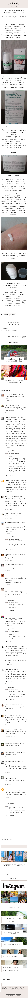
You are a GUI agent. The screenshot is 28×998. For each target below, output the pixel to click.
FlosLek (6, 314)
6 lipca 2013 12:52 (15, 788)
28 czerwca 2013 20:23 (15, 616)
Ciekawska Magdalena (11, 564)
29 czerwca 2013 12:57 (15, 729)
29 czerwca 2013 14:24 (19, 752)
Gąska (7, 513)
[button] (7, 6)
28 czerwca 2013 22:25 (16, 704)
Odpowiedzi (10, 451)
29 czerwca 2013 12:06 (15, 715)
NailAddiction (9, 480)
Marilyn (7, 496)
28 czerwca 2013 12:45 (16, 496)
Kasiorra (7, 417)
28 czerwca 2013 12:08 (17, 417)
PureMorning (9, 752)
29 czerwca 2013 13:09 (17, 743)
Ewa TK (7, 729)
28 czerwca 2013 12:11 (19, 480)
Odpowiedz (8, 400)
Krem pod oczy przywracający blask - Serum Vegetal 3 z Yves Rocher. (12, 920)
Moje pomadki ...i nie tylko (9, 330)
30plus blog (14, 3)
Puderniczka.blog (10, 554)
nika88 (7, 616)
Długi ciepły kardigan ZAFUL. (11, 956)
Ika (6, 669)
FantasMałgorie (9, 761)
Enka (6, 589)
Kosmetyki (13, 314)
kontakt (5, 846)
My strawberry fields (11, 522)
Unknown (7, 788)
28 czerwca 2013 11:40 (14, 405)
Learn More (11, 995)
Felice (7, 715)
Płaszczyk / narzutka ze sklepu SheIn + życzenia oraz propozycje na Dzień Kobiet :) (12, 969)
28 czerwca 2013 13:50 (15, 513)
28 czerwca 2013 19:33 (14, 589)
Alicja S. (7, 394)
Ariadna (7, 704)
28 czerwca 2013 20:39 (18, 646)
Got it (18, 995)
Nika (6, 405)
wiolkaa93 (8, 743)
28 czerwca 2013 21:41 (13, 669)
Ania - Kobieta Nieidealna (12, 776)
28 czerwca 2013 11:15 (16, 394)
